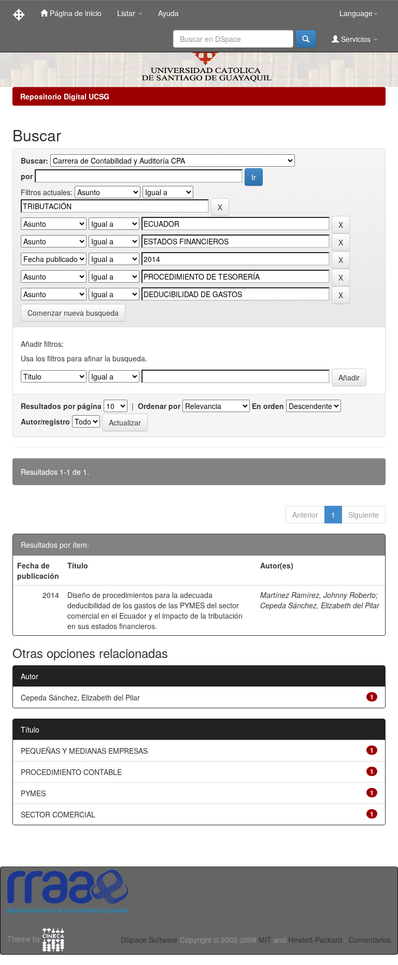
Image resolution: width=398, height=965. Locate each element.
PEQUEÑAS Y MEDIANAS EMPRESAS (84, 750)
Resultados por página (61, 406)
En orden (268, 406)
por (27, 176)
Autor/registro (45, 421)
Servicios (356, 39)
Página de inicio (75, 13)
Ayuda (168, 13)
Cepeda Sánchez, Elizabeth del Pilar (319, 605)
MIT (265, 939)
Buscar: (34, 160)
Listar (127, 13)
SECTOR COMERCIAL (58, 814)
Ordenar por (159, 406)
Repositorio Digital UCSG (64, 96)
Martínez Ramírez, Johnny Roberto (318, 595)
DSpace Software (149, 939)
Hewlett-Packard (315, 939)
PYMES (33, 793)
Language (356, 13)
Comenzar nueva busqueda (73, 313)
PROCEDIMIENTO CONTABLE (71, 772)
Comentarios (370, 939)
